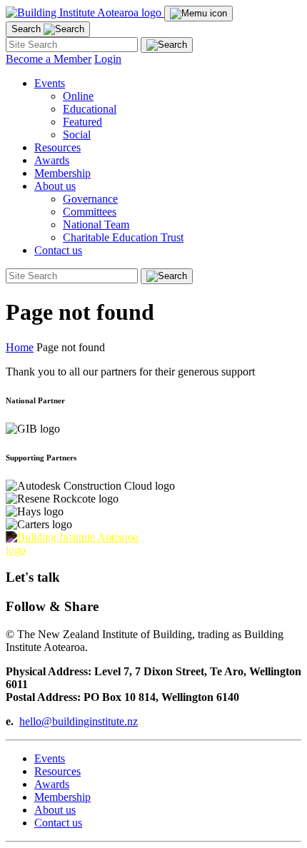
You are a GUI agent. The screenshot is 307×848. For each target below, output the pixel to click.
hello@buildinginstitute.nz (78, 721)
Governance (90, 199)
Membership (62, 173)
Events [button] (49, 83)
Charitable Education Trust (123, 237)
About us (55, 810)
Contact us (58, 250)
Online (78, 96)
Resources (57, 147)
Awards (51, 160)
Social (77, 134)
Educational (89, 109)
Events (49, 758)
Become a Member (48, 59)
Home (20, 347)
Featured (82, 122)
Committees (89, 212)
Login (107, 59)
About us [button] (55, 186)
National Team (96, 224)
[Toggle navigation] (198, 13)
